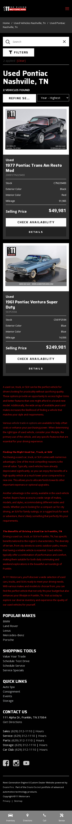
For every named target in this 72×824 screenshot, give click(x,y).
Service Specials (13, 670)
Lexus (7, 630)
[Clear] (21, 60)
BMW (6, 621)
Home (6, 23)
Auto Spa (9, 687)
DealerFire (8, 787)
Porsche (8, 640)
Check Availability (36, 222)
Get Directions (12, 722)
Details (36, 232)
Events (7, 696)
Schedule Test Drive (16, 661)
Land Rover (10, 626)
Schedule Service (14, 665)
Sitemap (18, 800)
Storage (8, 701)
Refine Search (22, 98)
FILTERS (21, 52)
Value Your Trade (14, 656)
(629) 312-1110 (21, 731)
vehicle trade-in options (24, 423)
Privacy (6, 800)
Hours (40, 731)
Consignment (11, 691)
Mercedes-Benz (13, 635)
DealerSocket (34, 787)
